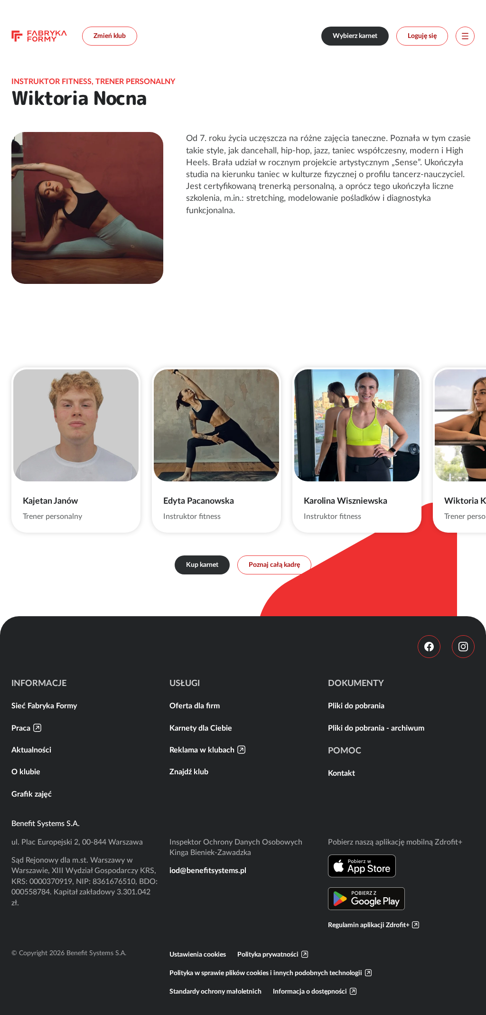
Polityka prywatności (268, 954)
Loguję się (422, 35)
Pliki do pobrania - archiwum (376, 728)
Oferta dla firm (194, 705)
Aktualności (31, 749)
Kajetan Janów (50, 501)
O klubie (25, 771)
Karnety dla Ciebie (200, 728)
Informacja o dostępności (310, 991)
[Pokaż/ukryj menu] (465, 36)
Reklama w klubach (201, 749)
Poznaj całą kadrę (274, 564)
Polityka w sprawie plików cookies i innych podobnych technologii (265, 973)
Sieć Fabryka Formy (44, 705)
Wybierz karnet (355, 35)
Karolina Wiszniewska (345, 501)
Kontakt (341, 773)
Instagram (463, 646)
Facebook (429, 646)
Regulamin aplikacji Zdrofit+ (369, 925)
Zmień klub (109, 35)
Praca (20, 728)
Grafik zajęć (31, 793)
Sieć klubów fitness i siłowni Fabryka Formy (39, 36)
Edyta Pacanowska (198, 501)
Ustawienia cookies (197, 954)
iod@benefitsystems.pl (207, 870)
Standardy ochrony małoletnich (215, 991)
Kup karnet (202, 564)
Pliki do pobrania (356, 705)
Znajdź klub (188, 771)
